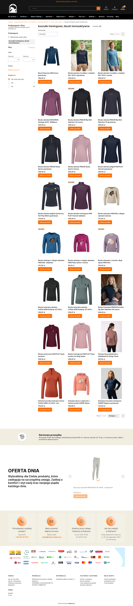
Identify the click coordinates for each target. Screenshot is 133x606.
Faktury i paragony (86, 579)
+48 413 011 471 (22, 537)
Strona (112, 34)
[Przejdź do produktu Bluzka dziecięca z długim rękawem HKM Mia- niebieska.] (51, 243)
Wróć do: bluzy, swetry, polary (18, 37)
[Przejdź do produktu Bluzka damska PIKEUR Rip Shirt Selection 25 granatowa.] (111, 102)
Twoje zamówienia (110, 579)
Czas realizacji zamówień (88, 583)
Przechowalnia (108, 583)
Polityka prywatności (14, 583)
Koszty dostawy (85, 581)
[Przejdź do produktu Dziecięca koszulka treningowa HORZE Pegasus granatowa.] (111, 383)
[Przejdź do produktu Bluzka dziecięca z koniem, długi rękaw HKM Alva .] (111, 243)
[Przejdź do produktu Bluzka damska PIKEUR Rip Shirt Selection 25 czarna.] (81, 102)
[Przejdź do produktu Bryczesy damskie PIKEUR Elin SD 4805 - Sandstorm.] (96, 470)
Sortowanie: (42, 30)
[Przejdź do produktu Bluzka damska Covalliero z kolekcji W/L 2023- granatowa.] (81, 55)
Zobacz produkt (45, 82)
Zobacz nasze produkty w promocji (66, 1)
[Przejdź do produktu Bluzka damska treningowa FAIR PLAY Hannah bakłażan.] (81, 196)
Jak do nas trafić (13, 579)
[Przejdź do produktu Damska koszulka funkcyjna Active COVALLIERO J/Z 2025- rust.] (51, 383)
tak (12, 83)
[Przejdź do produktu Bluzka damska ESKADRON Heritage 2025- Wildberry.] (51, 102)
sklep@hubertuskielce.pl (51, 537)
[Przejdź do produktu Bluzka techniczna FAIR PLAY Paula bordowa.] (51, 336)
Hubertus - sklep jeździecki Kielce (17, 22)
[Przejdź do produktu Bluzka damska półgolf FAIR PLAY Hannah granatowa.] (111, 149)
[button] (98, 8)
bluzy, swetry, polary (56, 22)
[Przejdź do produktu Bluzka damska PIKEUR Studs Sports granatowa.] (51, 149)
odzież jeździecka (43, 22)
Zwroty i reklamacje (14, 581)
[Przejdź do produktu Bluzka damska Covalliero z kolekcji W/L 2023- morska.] (111, 55)
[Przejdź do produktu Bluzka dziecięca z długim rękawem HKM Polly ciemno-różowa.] (81, 243)
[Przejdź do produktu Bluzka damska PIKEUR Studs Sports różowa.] (81, 149)
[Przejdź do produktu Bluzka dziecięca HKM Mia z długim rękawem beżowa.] (111, 196)
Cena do (25, 56)
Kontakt (10, 593)
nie (12, 86)
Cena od (10, 56)
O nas (10, 595)
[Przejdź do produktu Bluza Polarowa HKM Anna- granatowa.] (51, 55)
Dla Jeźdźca (32, 22)
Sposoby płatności (86, 585)
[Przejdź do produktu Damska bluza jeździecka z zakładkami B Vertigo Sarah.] (111, 336)
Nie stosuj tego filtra (17, 79)
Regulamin (11, 585)
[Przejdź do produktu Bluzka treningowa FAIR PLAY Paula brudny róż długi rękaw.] (81, 336)
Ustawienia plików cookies (64, 579)
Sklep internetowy (66, 603)
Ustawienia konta (109, 581)
